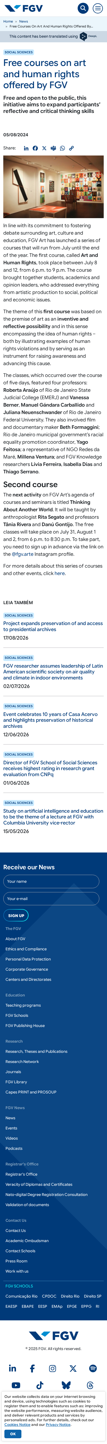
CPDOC (49, 1296)
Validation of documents (27, 1204)
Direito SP (93, 1296)
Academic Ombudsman (27, 1240)
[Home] (25, 8)
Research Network (22, 1061)
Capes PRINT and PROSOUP (31, 1092)
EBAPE (28, 1306)
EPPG (86, 1306)
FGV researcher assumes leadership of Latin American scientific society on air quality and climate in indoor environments (53, 672)
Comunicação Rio (21, 1296)
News (23, 21)
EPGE (72, 1306)
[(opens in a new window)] (53, 1335)
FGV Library (16, 1081)
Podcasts (13, 1148)
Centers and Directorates (28, 979)
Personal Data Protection (28, 959)
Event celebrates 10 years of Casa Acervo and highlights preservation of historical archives (50, 720)
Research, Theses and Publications (36, 1051)
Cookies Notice (17, 1424)
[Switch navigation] (98, 8)
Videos (11, 1138)
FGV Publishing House (25, 1025)
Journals (13, 1071)
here (60, 573)
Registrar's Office (21, 1174)
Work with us (17, 1271)
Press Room (16, 1261)
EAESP (11, 1306)
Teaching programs (23, 1005)
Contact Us (15, 1230)
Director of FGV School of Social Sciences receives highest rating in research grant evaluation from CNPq (50, 768)
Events (11, 1128)
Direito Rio (70, 1296)
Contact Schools (20, 1250)
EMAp (57, 1306)
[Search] (83, 8)
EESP (42, 1306)
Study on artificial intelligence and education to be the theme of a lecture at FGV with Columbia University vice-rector (53, 817)
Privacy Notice (58, 1424)
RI (97, 1306)
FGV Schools (16, 1015)
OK (13, 1434)
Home (8, 21)
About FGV (15, 938)
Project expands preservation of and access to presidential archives (53, 626)
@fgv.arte (22, 554)
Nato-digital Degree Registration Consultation (46, 1194)
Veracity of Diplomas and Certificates (38, 1184)
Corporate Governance (26, 969)
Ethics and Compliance (26, 948)
